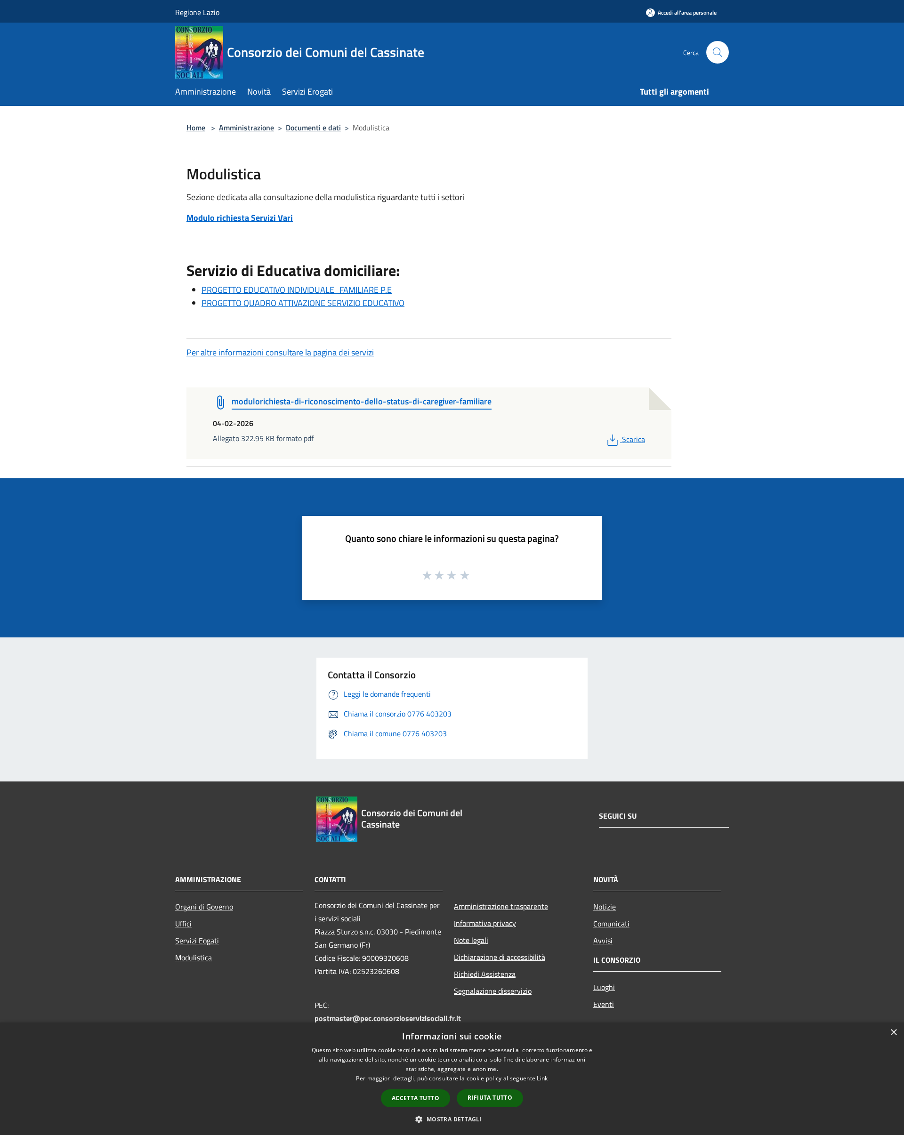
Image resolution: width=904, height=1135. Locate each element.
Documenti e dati (313, 127)
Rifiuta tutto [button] (490, 1098)
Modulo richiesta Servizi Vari (239, 217)
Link (542, 1078)
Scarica (633, 439)
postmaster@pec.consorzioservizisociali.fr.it (388, 1018)
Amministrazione (246, 127)
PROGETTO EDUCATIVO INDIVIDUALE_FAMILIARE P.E (297, 289)
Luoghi (604, 987)
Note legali (471, 940)
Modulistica (193, 957)
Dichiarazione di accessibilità (499, 957)
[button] (451, 1119)
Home (195, 127)
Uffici (183, 923)
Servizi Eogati (197, 940)
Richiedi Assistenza (485, 974)
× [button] (893, 1032)
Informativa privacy (485, 923)
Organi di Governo (204, 906)
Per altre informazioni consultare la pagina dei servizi (280, 352)
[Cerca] (717, 52)
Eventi (603, 1004)
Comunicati (611, 923)
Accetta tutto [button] (415, 1098)
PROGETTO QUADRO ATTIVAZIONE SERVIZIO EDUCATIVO (303, 303)
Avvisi (603, 940)
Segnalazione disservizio (493, 991)
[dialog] (452, 1078)
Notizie (604, 906)
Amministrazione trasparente (501, 906)
